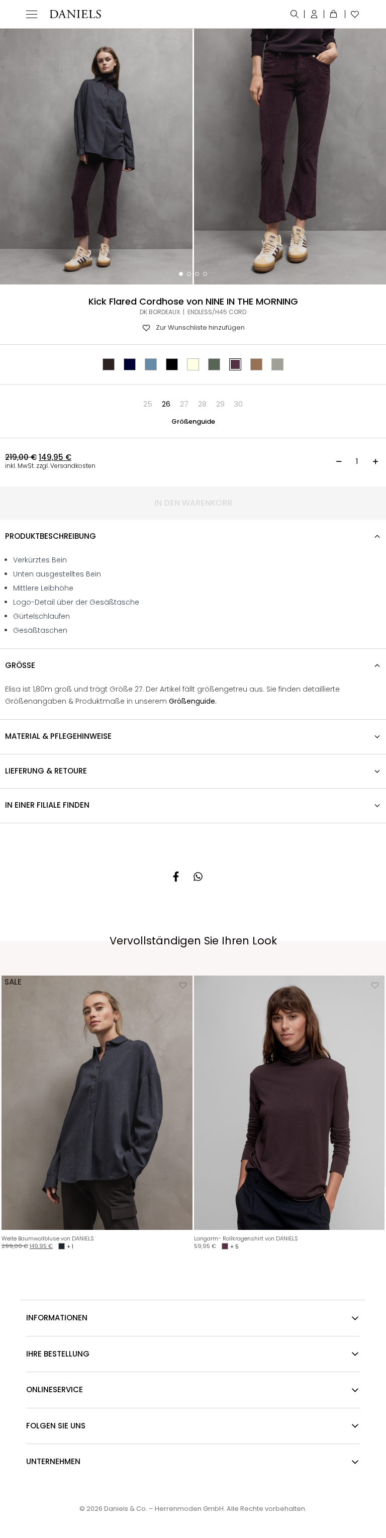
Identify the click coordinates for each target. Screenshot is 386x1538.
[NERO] (171, 364)
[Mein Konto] (314, 14)
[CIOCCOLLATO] (108, 364)
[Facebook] (176, 877)
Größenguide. (193, 701)
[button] (147, 404)
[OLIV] (214, 364)
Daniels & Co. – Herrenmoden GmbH (164, 1508)
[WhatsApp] (198, 877)
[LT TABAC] (256, 364)
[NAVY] (129, 364)
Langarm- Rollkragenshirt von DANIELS (246, 1238)
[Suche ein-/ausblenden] (295, 14)
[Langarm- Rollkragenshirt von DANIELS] (289, 1103)
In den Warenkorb (193, 503)
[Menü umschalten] (31, 14)
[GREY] (277, 364)
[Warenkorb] (334, 14)
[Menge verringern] (338, 461)
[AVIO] (150, 364)
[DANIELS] (75, 14)
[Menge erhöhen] (375, 461)
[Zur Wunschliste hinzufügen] (183, 985)
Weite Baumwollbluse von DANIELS (48, 1238)
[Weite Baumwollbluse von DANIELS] (97, 1103)
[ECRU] (193, 364)
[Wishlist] (352, 14)
